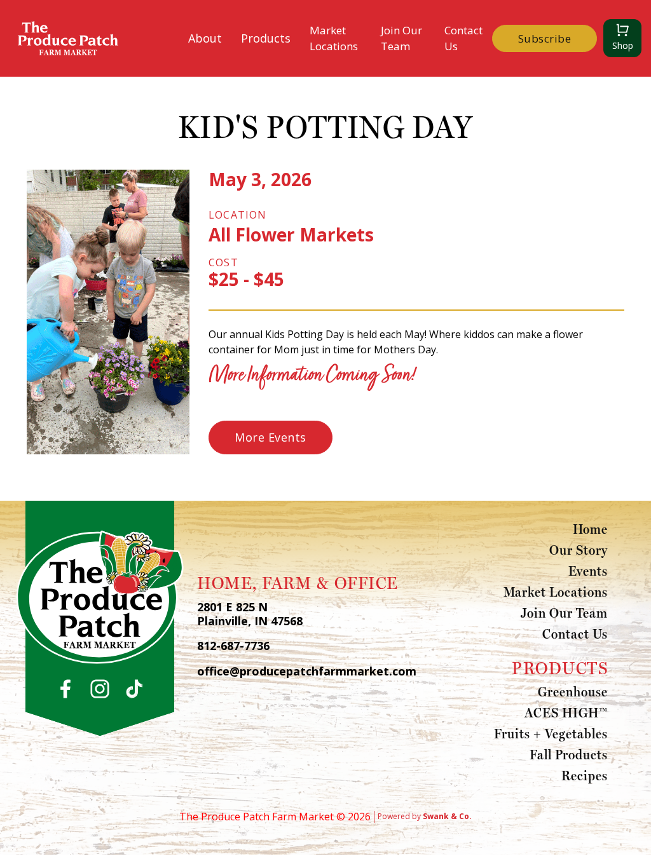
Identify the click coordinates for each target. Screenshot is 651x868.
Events (588, 570)
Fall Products (569, 754)
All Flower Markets (291, 234)
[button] (205, 38)
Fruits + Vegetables (551, 733)
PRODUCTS (560, 668)
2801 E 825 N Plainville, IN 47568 (250, 614)
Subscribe (545, 38)
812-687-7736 (233, 646)
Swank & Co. (447, 816)
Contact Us (463, 38)
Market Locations (334, 38)
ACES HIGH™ (566, 712)
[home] (68, 38)
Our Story (578, 549)
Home (590, 528)
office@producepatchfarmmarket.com (306, 672)
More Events (270, 437)
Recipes (584, 775)
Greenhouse (573, 691)
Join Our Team (401, 38)
